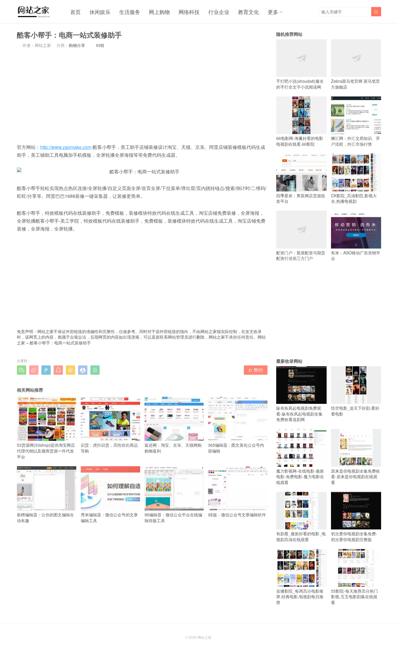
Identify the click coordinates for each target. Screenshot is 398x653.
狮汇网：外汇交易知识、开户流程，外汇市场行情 (355, 141)
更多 (273, 11)
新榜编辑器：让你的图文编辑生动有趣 (45, 517)
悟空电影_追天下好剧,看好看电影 (355, 411)
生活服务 (129, 11)
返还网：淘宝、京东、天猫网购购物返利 (173, 448)
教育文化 (248, 11)
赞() (255, 370)
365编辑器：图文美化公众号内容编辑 (236, 448)
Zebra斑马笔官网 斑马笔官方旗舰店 (355, 84)
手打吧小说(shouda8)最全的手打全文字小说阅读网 (300, 84)
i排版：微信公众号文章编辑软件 (237, 515)
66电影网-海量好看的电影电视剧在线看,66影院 (299, 141)
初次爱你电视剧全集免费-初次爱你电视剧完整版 (354, 536)
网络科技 (189, 11)
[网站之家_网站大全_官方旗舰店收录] (33, 11)
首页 (75, 11)
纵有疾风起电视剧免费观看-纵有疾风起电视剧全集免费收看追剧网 (299, 413)
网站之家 (205, 637)
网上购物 (159, 11)
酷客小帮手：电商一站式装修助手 (60, 343)
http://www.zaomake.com (65, 147)
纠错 (100, 45)
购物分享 (77, 45)
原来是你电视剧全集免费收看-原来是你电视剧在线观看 (355, 476)
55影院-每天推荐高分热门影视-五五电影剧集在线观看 (354, 596)
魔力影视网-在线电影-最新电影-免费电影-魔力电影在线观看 (300, 476)
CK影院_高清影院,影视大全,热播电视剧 (354, 198)
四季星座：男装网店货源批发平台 (300, 198)
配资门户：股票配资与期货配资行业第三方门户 (300, 255)
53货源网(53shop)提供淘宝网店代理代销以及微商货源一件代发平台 (46, 450)
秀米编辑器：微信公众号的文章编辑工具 (109, 517)
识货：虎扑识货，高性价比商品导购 (109, 448)
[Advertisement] (142, 95)
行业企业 (218, 11)
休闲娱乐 (99, 11)
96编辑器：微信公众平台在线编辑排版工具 (173, 517)
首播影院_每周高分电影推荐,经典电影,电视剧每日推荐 (299, 596)
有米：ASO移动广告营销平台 (355, 255)
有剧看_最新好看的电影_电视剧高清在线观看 (301, 536)
